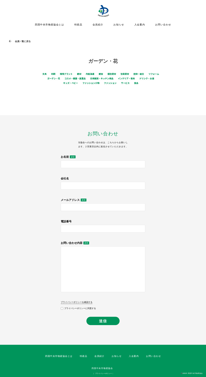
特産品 (78, 24)
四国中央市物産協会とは (49, 24)
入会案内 (139, 24)
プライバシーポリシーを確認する (76, 302)
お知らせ (118, 24)
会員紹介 (98, 24)
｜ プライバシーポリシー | (103, 373)
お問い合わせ (163, 24)
